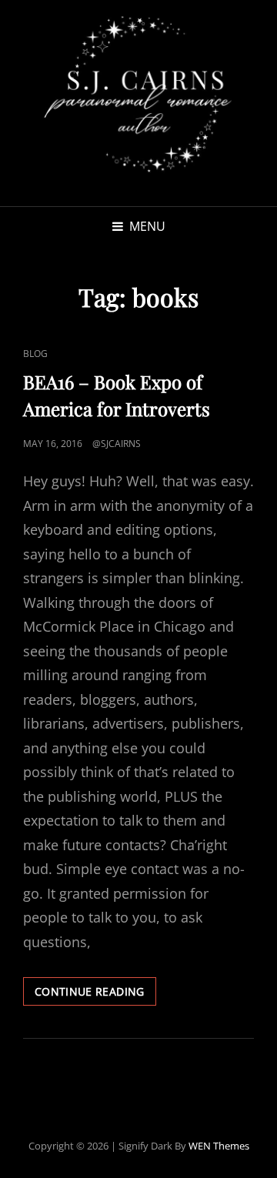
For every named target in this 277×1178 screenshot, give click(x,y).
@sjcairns (116, 443)
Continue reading (95, 994)
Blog (35, 353)
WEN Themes (219, 1146)
